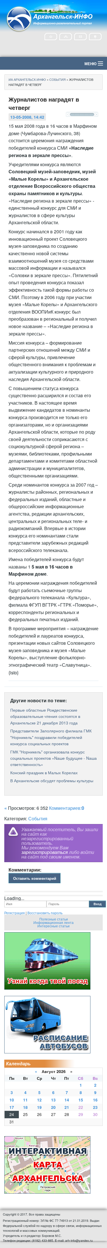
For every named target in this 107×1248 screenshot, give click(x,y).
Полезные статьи (53, 919)
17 (11, 1107)
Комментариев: (66, 808)
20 (53, 1107)
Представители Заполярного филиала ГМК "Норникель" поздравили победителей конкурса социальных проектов (51, 737)
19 (39, 1107)
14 (66, 1100)
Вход (98, 904)
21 (66, 1107)
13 (53, 1100)
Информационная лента (53, 922)
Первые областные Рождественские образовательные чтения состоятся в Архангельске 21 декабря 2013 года (45, 716)
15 (80, 1100)
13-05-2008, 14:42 (27, 117)
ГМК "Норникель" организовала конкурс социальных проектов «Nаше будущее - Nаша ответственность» (53, 758)
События (37, 818)
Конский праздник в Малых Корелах (44, 772)
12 (39, 1100)
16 (95, 1100)
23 (95, 1107)
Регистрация (14, 912)
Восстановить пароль (44, 912)
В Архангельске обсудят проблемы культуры (51, 780)
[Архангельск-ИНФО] (50, 18)
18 (25, 1107)
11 (25, 1100)
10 (11, 1100)
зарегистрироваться (44, 852)
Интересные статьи (53, 925)
